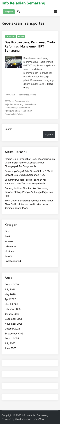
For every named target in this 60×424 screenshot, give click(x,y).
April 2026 (10, 299)
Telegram (8, 11)
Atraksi (8, 236)
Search (8, 128)
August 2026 (12, 284)
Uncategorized (13, 260)
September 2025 (14, 333)
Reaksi (21, 36)
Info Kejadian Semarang (23, 3)
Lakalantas (10, 36)
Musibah (9, 251)
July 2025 (10, 343)
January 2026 (12, 313)
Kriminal (9, 241)
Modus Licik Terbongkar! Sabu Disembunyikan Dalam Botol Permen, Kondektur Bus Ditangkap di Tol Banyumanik (30, 162)
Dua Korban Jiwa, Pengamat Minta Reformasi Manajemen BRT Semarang (30, 46)
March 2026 (11, 304)
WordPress (20, 419)
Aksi (7, 231)
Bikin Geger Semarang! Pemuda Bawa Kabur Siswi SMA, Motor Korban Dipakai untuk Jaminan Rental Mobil (29, 204)
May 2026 (10, 294)
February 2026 (12, 309)
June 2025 (10, 348)
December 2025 (13, 318)
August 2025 (12, 338)
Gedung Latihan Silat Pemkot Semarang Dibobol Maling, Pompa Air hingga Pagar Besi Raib (29, 192)
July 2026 (10, 289)
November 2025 (13, 323)
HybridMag (38, 419)
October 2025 (12, 328)
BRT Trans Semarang (15, 101)
